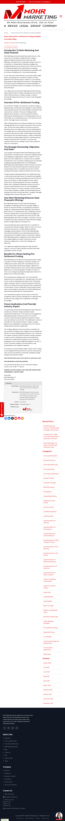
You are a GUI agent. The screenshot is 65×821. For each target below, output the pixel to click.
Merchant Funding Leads (51, 616)
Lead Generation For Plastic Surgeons (50, 574)
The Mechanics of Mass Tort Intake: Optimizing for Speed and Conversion (51, 436)
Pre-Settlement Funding (11, 47)
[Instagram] (19, 418)
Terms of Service (29, 818)
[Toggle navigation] (61, 16)
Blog (6, 749)
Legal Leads (47, 592)
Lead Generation (48, 516)
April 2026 (47, 681)
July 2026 (46, 667)
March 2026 (47, 685)
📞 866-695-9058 (20, 2)
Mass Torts (8, 738)
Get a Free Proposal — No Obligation (39, 2)
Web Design (47, 654)
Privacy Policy (8, 758)
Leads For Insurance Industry (50, 587)
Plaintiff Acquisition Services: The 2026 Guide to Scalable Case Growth (51, 428)
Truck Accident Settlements (48, 648)
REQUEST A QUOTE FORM (15, 372)
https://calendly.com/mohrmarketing (16, 361)
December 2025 (48, 699)
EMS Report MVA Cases (11, 746)
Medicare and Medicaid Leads (50, 611)
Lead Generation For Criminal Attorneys (50, 534)
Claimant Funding (49, 478)
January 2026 (48, 694)
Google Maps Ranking (50, 496)
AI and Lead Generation (50, 456)
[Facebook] (5, 418)
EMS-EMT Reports (49, 487)
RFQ (6, 755)
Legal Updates (48, 601)
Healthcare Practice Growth (49, 502)
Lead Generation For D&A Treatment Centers (51, 541)
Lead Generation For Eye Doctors (51, 554)
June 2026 (47, 672)
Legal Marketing (48, 597)
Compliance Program (50, 483)
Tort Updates (47, 636)
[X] (12, 418)
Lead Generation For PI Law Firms (50, 567)
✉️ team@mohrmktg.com (10, 797)
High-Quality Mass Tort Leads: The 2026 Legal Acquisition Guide (50, 445)
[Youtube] (15, 418)
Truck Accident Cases (11, 741)
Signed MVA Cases (49, 632)
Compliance (8, 779)
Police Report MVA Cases (12, 744)
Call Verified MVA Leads (51, 465)
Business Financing (49, 460)
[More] (22, 418)
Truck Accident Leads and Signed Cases (51, 642)
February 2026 (48, 690)
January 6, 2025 (9, 43)
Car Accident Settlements (51, 474)
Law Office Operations (50, 511)
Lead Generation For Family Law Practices (50, 560)
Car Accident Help (49, 469)
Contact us (8, 752)
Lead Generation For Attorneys (50, 521)
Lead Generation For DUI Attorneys (51, 547)
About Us (7, 770)
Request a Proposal (10, 776)
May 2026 (46, 676)
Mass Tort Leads (48, 606)
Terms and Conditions (11, 784)
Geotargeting (47, 491)
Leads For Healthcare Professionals (50, 580)
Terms (6, 761)
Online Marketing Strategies (49, 622)
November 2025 (48, 703)
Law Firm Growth (49, 507)
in (8, 728)
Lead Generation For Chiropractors (50, 528)
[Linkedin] (9, 418)
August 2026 (47, 663)
